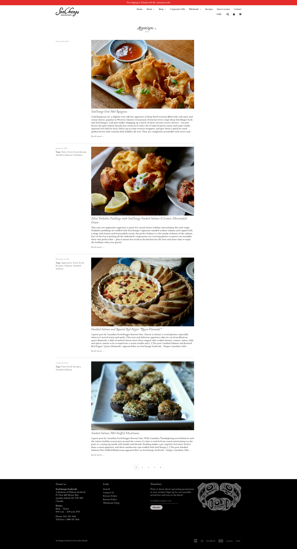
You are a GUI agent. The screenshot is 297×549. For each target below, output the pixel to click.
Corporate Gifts (177, 9)
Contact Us (108, 492)
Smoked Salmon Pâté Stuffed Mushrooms (115, 433)
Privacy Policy (110, 496)
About (150, 9)
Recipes (209, 9)
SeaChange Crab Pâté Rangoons (109, 112)
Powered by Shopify (80, 541)
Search (106, 489)
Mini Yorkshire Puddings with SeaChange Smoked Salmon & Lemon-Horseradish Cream (139, 221)
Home (140, 9)
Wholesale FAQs (111, 503)
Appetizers (66, 263)
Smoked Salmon (64, 155)
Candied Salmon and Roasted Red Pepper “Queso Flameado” (126, 329)
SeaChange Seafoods (63, 541)
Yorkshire (78, 155)
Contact (237, 9)
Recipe (82, 152)
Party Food (73, 152)
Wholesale (194, 9)
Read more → (98, 136)
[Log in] (234, 14)
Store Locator (223, 9)
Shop (161, 9)
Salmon (68, 266)
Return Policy (110, 499)
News (64, 152)
